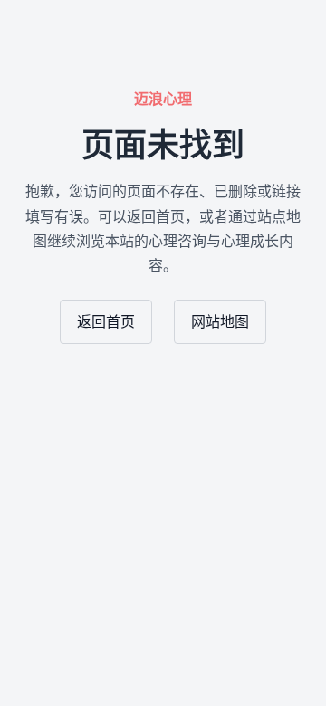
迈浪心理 (163, 99)
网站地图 (220, 321)
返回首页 (106, 321)
